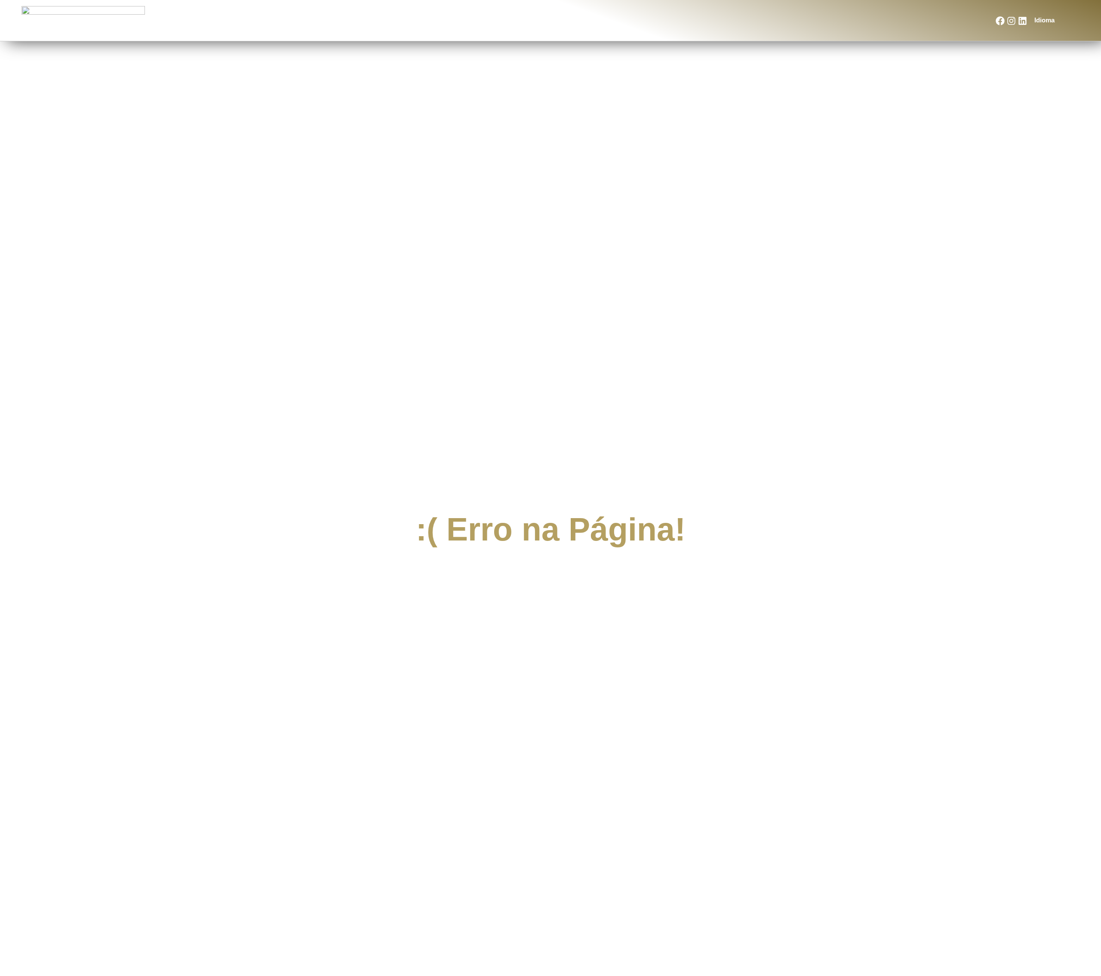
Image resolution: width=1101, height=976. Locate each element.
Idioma (1044, 20)
